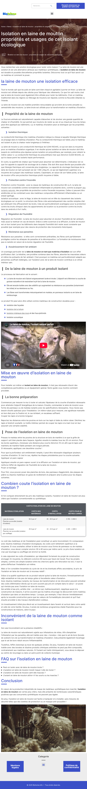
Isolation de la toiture (15, 309)
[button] (52, 13)
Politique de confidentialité (71, 766)
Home (3, 26)
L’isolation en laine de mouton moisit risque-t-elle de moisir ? (29, 670)
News (9, 26)
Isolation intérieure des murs (18, 313)
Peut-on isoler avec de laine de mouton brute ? (23, 667)
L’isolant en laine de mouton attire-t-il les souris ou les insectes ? (31, 675)
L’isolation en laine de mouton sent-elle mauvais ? (24, 673)
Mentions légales (15, 766)
